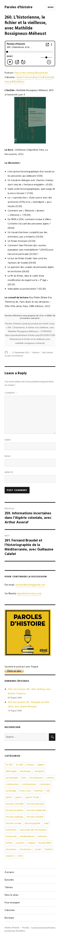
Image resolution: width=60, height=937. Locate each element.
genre (9, 797)
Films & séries (11, 895)
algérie (40, 765)
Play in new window (24, 73)
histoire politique (14, 817)
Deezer (8, 82)
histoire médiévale (36, 810)
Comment (11, 393)
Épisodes (9, 880)
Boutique (9, 918)
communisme (29, 784)
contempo (44, 784)
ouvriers (20, 843)
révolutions (25, 850)
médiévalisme (27, 836)
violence (10, 856)
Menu (51, 7)
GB (47, 791)
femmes (38, 791)
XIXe (20, 856)
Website (9, 472)
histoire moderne (14, 810)
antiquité (39, 771)
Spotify (38, 77)
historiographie (32, 823)
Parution (36, 352)
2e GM (19, 765)
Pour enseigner (12, 903)
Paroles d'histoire (18, 7)
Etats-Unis (25, 791)
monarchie (11, 836)
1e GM (9, 765)
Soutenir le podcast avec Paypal (21, 667)
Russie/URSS (45, 843)
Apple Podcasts (24, 77)
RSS (15, 82)
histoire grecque (35, 804)
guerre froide (32, 797)
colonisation (12, 784)
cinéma (50, 778)
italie (46, 823)
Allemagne (11, 771)
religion (31, 843)
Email (8, 456)
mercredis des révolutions (33, 830)
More (21, 82)
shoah (38, 850)
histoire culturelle (15, 804)
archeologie (12, 778)
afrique (30, 765)
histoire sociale (13, 823)
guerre (18, 797)
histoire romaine (35, 817)
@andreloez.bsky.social (29, 594)
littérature (11, 830)
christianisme (36, 778)
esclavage (11, 791)
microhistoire (17, 356)
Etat (44, 352)
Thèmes (9, 888)
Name (8, 440)
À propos (9, 872)
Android (48, 77)
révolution (11, 850)
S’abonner (10, 910)
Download (42, 73)
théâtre (48, 850)
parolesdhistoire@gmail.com (30, 585)
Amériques (25, 771)
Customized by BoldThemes (43, 928)
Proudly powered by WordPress (17, 929)
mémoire (42, 836)
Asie (23, 778)
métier (9, 843)
